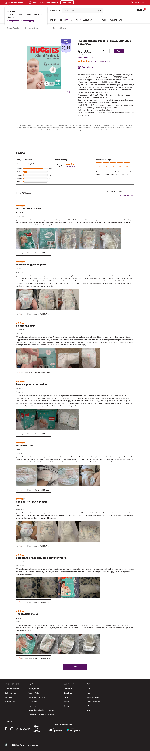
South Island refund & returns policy (41, 714)
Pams (88, 693)
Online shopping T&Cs (36, 697)
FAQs (66, 697)
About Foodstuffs (92, 697)
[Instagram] (11, 728)
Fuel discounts (10, 701)
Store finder (68, 693)
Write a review (105, 61)
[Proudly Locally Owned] (36, 728)
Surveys (67, 706)
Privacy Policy (33, 688)
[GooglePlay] (73, 730)
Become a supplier (93, 701)
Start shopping (27, 20)
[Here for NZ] (23, 728)
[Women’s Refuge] (6, 744)
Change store (13, 20)
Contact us (68, 688)
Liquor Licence (33, 706)
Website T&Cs (33, 693)
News (88, 710)
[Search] (100, 10)
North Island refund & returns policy (41, 710)
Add (118, 51)
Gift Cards (8, 697)
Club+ (88, 688)
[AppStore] (56, 730)
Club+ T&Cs (32, 701)
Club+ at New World (12, 688)
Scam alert (68, 701)
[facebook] (6, 728)
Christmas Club (10, 693)
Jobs (88, 706)
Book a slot (67, 2)
